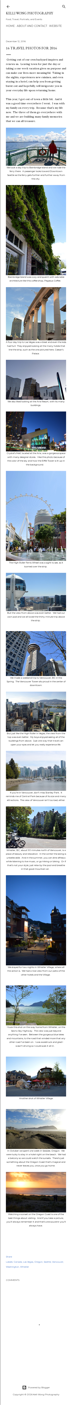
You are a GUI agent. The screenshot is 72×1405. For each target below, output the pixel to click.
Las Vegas (28, 1261)
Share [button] (9, 1256)
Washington (12, 1266)
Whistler (24, 1266)
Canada (18, 1261)
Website (55, 26)
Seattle (47, 1261)
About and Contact (32, 26)
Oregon (38, 1261)
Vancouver (57, 1261)
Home (10, 26)
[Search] (64, 5)
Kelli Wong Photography (29, 13)
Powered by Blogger (39, 1387)
